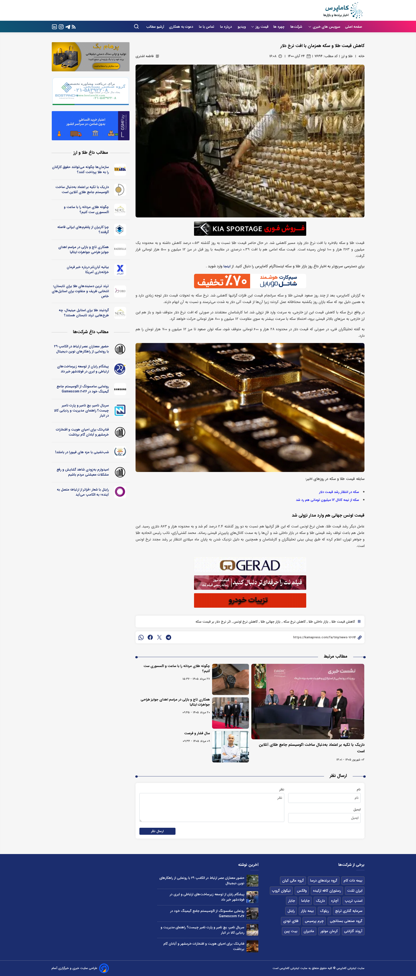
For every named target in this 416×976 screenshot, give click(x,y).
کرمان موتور (329, 931)
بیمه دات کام (353, 880)
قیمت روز (261, 26)
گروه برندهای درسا (323, 880)
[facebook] (150, 637)
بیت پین (290, 931)
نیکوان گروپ (281, 891)
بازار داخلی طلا (317, 621)
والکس (302, 891)
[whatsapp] (141, 637)
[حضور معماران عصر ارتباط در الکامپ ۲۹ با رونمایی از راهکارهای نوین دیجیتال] (252, 881)
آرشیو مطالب (155, 26)
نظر (281, 789)
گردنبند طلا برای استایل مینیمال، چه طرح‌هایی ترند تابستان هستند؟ (84, 313)
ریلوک (324, 911)
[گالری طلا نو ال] (120, 210)
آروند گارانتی (353, 931)
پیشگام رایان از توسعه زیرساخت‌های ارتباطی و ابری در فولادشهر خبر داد (83, 369)
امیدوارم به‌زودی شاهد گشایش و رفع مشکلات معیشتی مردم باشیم (83, 472)
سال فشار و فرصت (197, 733)
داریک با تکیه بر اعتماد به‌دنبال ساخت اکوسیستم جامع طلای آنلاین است (82, 189)
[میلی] (120, 170)
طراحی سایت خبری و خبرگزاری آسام (74, 968)
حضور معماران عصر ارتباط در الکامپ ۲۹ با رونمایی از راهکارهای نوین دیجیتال (81, 349)
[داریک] (120, 190)
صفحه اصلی (353, 26)
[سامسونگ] (120, 389)
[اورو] (120, 291)
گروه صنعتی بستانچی (346, 921)
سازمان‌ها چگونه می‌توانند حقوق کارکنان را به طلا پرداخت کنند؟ (80, 169)
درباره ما (226, 26)
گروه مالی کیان (293, 880)
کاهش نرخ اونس (245, 621)
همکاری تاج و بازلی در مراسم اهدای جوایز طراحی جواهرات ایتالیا (175, 702)
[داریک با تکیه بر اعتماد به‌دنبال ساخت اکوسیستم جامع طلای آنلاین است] (308, 702)
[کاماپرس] (342, 10)
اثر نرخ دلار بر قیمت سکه (213, 621)
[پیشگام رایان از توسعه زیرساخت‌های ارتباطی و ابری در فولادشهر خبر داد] (252, 897)
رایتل (291, 911)
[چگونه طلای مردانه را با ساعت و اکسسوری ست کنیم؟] (230, 679)
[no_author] (120, 349)
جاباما (305, 901)
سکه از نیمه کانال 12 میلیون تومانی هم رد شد (327, 500)
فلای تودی (291, 921)
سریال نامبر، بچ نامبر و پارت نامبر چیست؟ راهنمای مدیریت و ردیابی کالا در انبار (81, 410)
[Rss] (74, 27)
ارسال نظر (157, 831)
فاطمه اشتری (145, 56)
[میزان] (120, 411)
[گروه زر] (120, 452)
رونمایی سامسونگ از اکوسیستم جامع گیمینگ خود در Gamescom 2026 (83, 389)
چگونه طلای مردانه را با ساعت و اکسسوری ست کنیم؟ (176, 668)
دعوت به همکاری (181, 26)
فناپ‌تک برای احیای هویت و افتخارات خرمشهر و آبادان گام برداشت (82, 432)
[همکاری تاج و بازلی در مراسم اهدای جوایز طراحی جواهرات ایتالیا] (230, 713)
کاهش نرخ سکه (294, 621)
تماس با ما (207, 26)
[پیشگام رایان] (120, 369)
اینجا (226, 266)
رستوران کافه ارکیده (327, 891)
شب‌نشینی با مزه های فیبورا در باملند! (82, 452)
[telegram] (168, 637)
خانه (361, 56)
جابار (291, 901)
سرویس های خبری (326, 26)
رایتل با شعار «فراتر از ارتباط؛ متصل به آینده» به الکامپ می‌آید (83, 492)
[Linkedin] (54, 26)
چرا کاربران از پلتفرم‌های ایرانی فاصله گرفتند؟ (83, 229)
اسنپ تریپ (353, 901)
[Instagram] (61, 26)
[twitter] (159, 637)
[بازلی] (120, 250)
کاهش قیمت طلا (342, 621)
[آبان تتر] (120, 270)
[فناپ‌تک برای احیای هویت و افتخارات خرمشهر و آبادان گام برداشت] (252, 946)
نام (359, 789)
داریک (320, 901)
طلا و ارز (347, 56)
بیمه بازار (307, 911)
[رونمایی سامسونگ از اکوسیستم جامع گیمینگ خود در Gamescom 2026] (252, 913)
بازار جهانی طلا (270, 621)
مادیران (309, 931)
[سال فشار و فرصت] (230, 747)
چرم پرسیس (314, 921)
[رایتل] (120, 492)
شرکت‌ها (296, 26)
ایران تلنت (354, 891)
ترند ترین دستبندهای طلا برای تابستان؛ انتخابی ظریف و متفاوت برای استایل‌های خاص (80, 291)
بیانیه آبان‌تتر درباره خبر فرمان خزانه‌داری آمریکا (88, 269)
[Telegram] (68, 26)
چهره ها (279, 26)
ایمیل (357, 809)
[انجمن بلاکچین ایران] (120, 230)
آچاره (334, 901)
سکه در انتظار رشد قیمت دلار (339, 492)
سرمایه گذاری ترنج (348, 911)
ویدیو (242, 26)
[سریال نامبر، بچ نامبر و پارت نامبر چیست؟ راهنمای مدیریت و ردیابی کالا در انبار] (252, 930)
